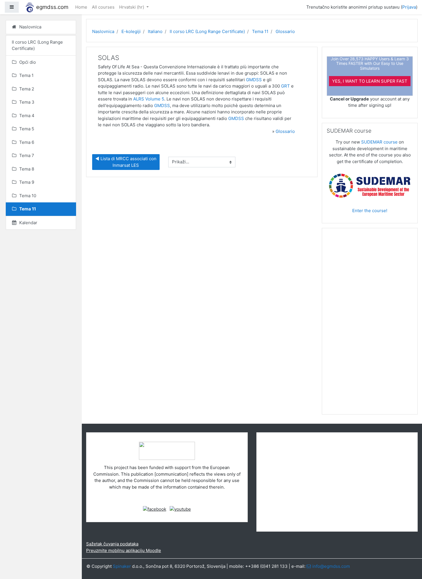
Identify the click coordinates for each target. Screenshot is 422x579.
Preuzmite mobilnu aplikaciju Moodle (123, 550)
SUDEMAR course (379, 142)
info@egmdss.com (331, 566)
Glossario (285, 31)
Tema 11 (260, 31)
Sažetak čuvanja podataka (112, 544)
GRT (285, 86)
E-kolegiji (131, 31)
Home (81, 7)
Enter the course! (369, 210)
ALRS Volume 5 (148, 99)
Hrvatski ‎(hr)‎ (132, 7)
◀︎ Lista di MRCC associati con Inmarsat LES (126, 162)
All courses (103, 7)
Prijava (409, 7)
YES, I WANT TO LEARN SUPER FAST (369, 81)
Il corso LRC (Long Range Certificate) (207, 31)
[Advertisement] (370, 323)
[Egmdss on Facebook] (154, 509)
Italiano (155, 31)
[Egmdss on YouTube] (180, 509)
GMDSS (254, 79)
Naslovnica (103, 31)
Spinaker (122, 566)
